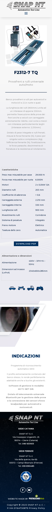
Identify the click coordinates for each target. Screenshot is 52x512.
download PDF (26, 243)
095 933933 (28, 443)
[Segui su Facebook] (23, 490)
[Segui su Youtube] (29, 490)
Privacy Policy (37, 508)
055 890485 (28, 466)
